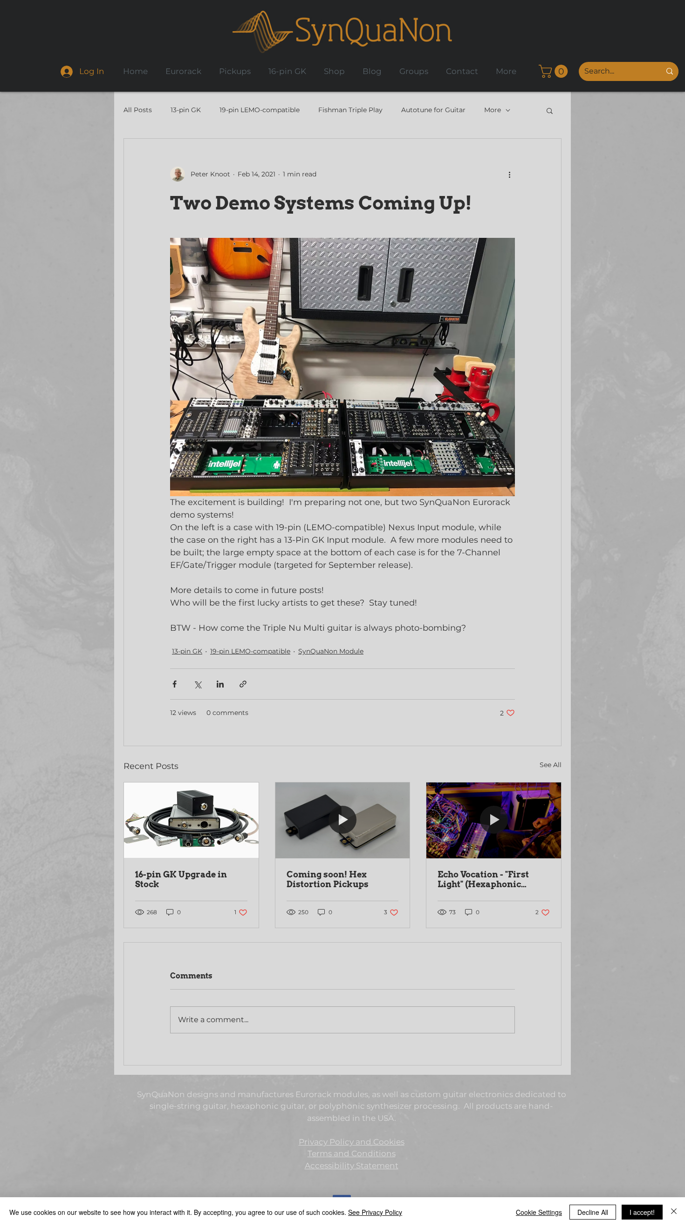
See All (551, 765)
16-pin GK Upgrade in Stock (181, 879)
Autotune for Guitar (433, 110)
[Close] (673, 1212)
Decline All (592, 1212)
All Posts (137, 110)
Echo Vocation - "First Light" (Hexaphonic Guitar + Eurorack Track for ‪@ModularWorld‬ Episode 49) (491, 879)
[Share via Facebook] (174, 684)
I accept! (642, 1212)
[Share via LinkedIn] (220, 684)
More (492, 110)
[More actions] (509, 174)
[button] (555, 71)
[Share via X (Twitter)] (197, 684)
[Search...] (669, 71)
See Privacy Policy (375, 1212)
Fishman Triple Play (350, 110)
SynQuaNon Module (330, 651)
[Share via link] (243, 684)
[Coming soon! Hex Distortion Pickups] (342, 820)
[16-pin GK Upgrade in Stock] (191, 820)
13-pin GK (186, 110)
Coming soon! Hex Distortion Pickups (328, 879)
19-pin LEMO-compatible (259, 110)
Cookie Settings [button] (539, 1212)
